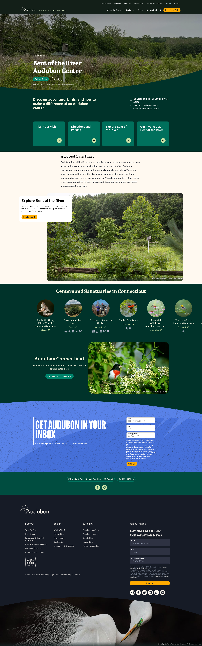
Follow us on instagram (104, 487)
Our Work (117, 3)
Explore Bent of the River (116, 128)
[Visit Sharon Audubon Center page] (73, 316)
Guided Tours (41, 79)
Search (161, 10)
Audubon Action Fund (34, 552)
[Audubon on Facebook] (138, 592)
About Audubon (106, 3)
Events (140, 10)
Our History (30, 534)
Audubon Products (91, 534)
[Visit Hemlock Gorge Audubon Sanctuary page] (183, 316)
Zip (129, 426)
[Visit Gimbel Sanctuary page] (128, 316)
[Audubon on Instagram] (132, 592)
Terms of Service (148, 442)
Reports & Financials (33, 548)
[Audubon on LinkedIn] (150, 592)
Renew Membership (91, 546)
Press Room (59, 538)
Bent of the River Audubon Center (52, 10)
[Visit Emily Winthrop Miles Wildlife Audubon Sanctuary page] (45, 316)
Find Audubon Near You (154, 3)
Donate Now (88, 538)
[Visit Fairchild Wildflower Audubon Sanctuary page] (156, 316)
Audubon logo (29, 9)
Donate (168, 3)
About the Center (114, 10)
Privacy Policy (135, 442)
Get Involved (151, 10)
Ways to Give (138, 3)
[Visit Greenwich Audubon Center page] (100, 316)
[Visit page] (115, 237)
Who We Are (30, 530)
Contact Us (58, 542)
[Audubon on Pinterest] (162, 592)
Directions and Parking (81, 128)
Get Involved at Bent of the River (151, 128)
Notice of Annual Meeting (36, 544)
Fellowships (59, 534)
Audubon (34, 509)
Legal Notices (55, 575)
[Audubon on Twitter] (144, 592)
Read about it (29, 217)
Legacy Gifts (88, 542)
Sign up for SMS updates (64, 546)
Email (129, 419)
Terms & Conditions (139, 458)
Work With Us (59, 530)
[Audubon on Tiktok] (156, 592)
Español (176, 3)
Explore (129, 10)
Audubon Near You (91, 530)
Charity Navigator (30, 562)
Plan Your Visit (172, 10)
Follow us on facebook (97, 487)
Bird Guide (127, 3)
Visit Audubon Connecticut (59, 376)
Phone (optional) (133, 434)
